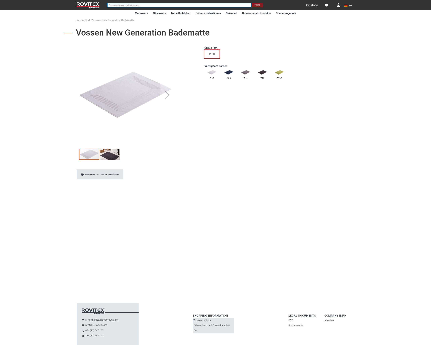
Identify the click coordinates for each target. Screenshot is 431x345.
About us (329, 320)
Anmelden (338, 5)
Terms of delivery (202, 320)
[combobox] (179, 5)
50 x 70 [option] (212, 54)
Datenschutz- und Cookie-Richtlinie (211, 325)
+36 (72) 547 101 (94, 335)
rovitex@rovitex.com (96, 325)
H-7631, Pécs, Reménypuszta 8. (101, 319)
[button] (348, 6)
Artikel (86, 20)
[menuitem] (141, 13)
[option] (212, 72)
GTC (290, 320)
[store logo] (88, 5)
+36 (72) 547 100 (94, 330)
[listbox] (279, 55)
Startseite (78, 20)
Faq (195, 330)
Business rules (295, 325)
